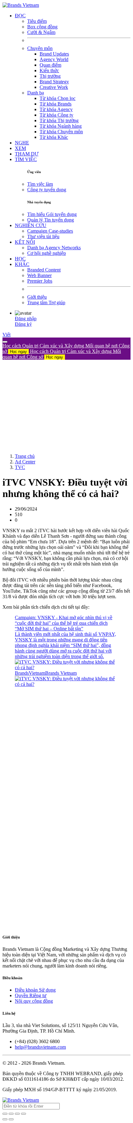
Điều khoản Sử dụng (35, 989)
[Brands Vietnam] (20, 5)
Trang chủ (25, 456)
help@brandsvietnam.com (40, 1047)
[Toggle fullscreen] (17, 1114)
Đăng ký (23, 324)
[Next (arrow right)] (11, 1119)
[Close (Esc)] (4, 1114)
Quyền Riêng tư (30, 995)
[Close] (4, 342)
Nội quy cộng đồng (34, 1001)
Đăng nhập (25, 318)
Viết (6, 334)
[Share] (11, 1114)
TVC (20, 467)
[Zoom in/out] (23, 1114)
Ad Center (25, 461)
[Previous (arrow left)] (4, 1119)
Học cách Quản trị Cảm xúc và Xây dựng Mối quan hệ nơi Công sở (61, 354)
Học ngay (18, 351)
